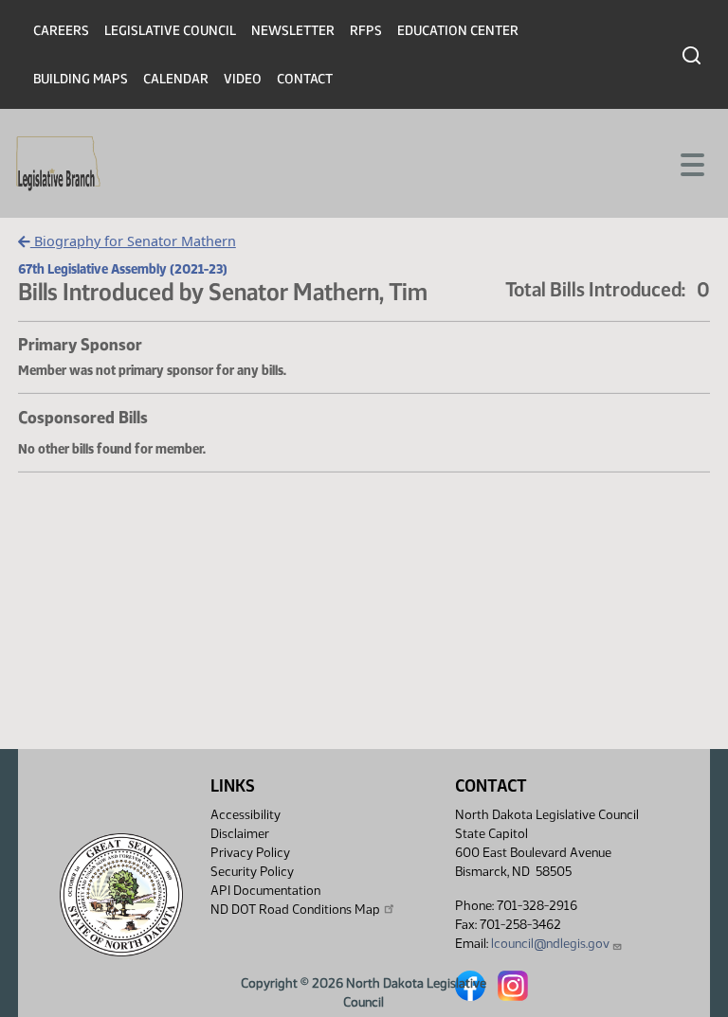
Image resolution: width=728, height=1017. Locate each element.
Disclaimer (239, 834)
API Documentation (265, 891)
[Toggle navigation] (691, 163)
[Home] (58, 164)
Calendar (176, 79)
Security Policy (252, 872)
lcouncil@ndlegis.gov (550, 944)
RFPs (366, 31)
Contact (305, 79)
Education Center (458, 31)
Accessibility (245, 815)
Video (243, 79)
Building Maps (80, 79)
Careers (61, 31)
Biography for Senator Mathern (133, 241)
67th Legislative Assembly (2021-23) (123, 268)
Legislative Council (170, 31)
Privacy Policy (250, 853)
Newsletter (293, 31)
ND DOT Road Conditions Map (295, 909)
